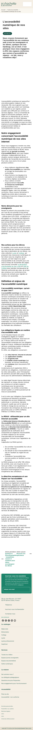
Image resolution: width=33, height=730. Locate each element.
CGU (2, 713)
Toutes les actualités (12, 9)
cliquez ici (20, 584)
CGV (2, 716)
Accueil (3, 9)
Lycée (14, 253)
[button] (16, 629)
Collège (21, 253)
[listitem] (2, 620)
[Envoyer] (28, 589)
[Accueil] (8, 4)
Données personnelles (7, 706)
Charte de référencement (7, 718)
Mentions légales (5, 711)
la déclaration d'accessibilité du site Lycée (14, 265)
